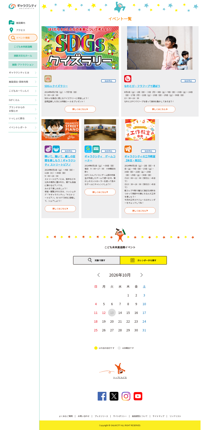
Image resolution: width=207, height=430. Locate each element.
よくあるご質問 (66, 416)
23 (136, 321)
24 (144, 321)
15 (128, 312)
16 (136, 312)
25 (96, 330)
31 (144, 330)
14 (120, 312)
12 (104, 312)
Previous (98, 275)
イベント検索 (23, 37)
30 (136, 330)
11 (96, 312)
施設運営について (139, 416)
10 (144, 304)
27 (112, 330)
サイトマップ (158, 416)
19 (104, 321)
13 (112, 312)
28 (120, 330)
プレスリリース (101, 416)
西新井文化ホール (23, 55)
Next (141, 275)
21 (120, 321)
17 (144, 312)
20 (112, 321)
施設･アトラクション (23, 64)
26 (104, 330)
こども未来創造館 (23, 46)
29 (128, 330)
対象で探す (100, 260)
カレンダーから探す (146, 260)
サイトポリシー (120, 416)
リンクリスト (175, 416)
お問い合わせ (83, 416)
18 (96, 321)
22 (128, 321)
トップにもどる (120, 377)
